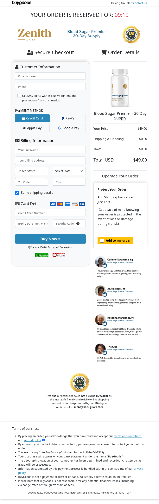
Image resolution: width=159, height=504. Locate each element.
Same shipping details (37, 192)
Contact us (140, 3)
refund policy (32, 440)
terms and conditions (128, 436)
